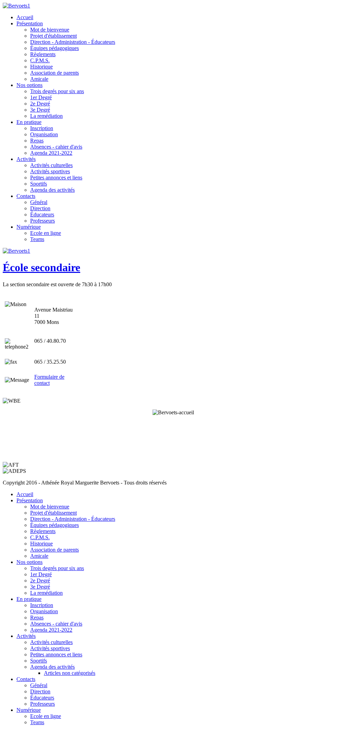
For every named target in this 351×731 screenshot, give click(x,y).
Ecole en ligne (45, 233)
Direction (40, 208)
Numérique (28, 227)
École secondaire (41, 267)
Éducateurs (42, 214)
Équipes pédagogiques (54, 48)
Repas (37, 140)
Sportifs (38, 184)
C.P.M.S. (40, 60)
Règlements (43, 54)
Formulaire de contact (49, 380)
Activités (26, 159)
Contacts (25, 196)
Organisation (44, 134)
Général (38, 202)
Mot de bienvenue (49, 30)
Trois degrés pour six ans (57, 91)
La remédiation (46, 116)
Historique (41, 67)
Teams (37, 239)
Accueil (24, 17)
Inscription (41, 128)
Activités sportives (50, 171)
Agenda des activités (52, 190)
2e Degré (40, 103)
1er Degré (41, 97)
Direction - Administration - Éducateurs (72, 42)
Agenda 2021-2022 (51, 153)
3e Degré (40, 110)
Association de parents (54, 73)
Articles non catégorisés (69, 673)
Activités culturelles (51, 165)
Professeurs (42, 221)
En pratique (28, 122)
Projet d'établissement (53, 36)
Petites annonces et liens (56, 177)
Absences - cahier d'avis (56, 147)
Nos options (29, 85)
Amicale (39, 79)
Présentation (29, 23)
